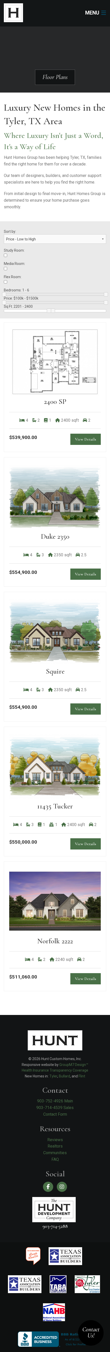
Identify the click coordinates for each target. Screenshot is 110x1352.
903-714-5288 (55, 1226)
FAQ (55, 1159)
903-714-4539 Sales (55, 1107)
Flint (82, 1076)
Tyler (53, 1076)
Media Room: (14, 264)
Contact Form (55, 1114)
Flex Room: (12, 277)
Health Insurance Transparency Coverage (55, 1070)
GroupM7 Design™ (73, 1065)
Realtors (55, 1146)
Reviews (55, 1139)
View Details (85, 439)
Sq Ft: (18, 306)
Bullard (64, 1076)
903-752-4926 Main (55, 1101)
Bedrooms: (16, 290)
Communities (55, 1152)
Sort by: (10, 231)
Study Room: (14, 250)
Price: (21, 298)
